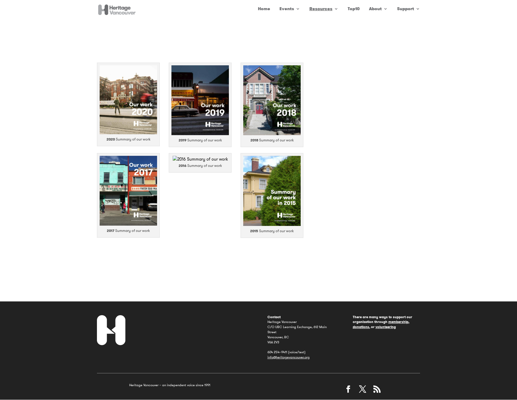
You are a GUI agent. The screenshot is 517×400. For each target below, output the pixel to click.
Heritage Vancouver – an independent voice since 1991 (169, 385)
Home (264, 9)
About (375, 9)
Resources (320, 9)
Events (286, 9)
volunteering (385, 327)
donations (361, 327)
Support (405, 9)
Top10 (354, 9)
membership (398, 322)
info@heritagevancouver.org (288, 357)
